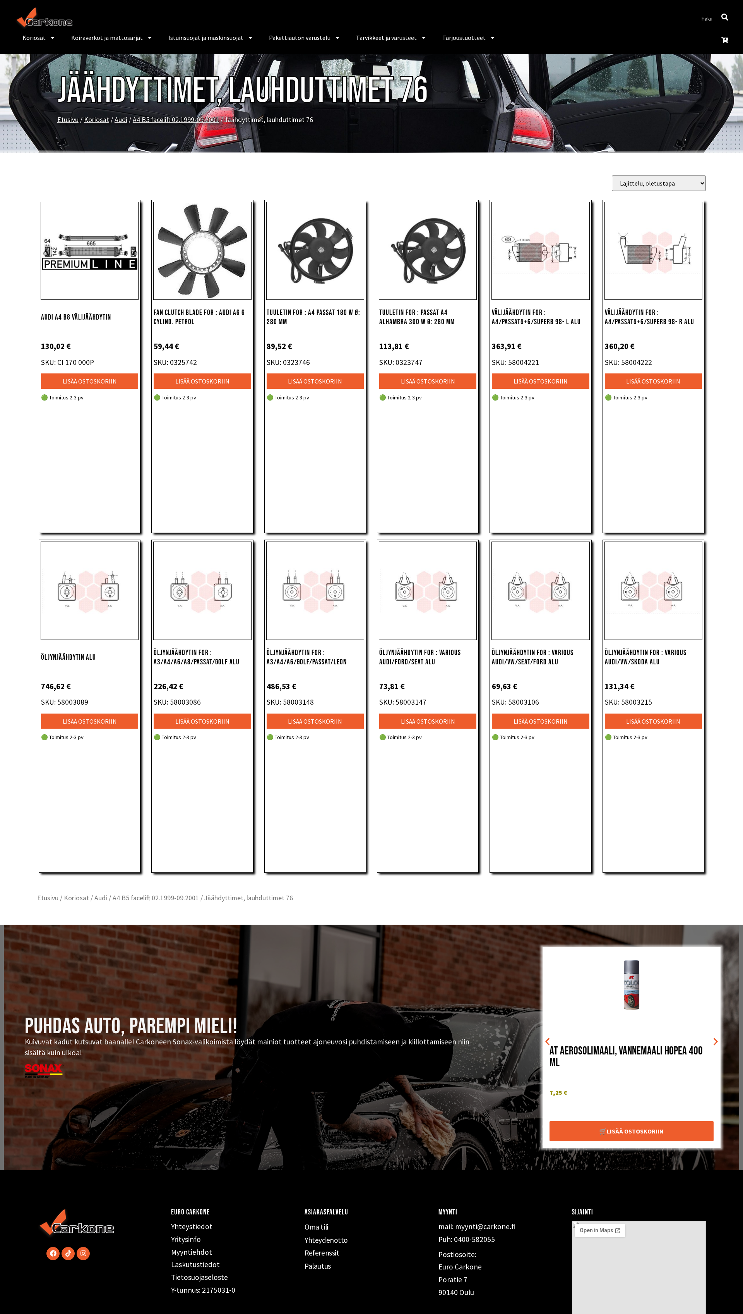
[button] (547, 1042)
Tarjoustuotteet (464, 37)
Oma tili (316, 1226)
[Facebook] (53, 1253)
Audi (121, 119)
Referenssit (322, 1252)
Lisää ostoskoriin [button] (90, 381)
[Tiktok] (68, 1253)
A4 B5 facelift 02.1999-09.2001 (176, 119)
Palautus (317, 1266)
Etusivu (68, 119)
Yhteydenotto (326, 1240)
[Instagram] (83, 1253)
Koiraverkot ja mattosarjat (107, 37)
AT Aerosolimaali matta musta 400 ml (621, 1055)
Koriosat (34, 37)
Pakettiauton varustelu (299, 37)
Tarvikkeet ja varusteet (386, 37)
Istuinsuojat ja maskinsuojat (205, 37)
